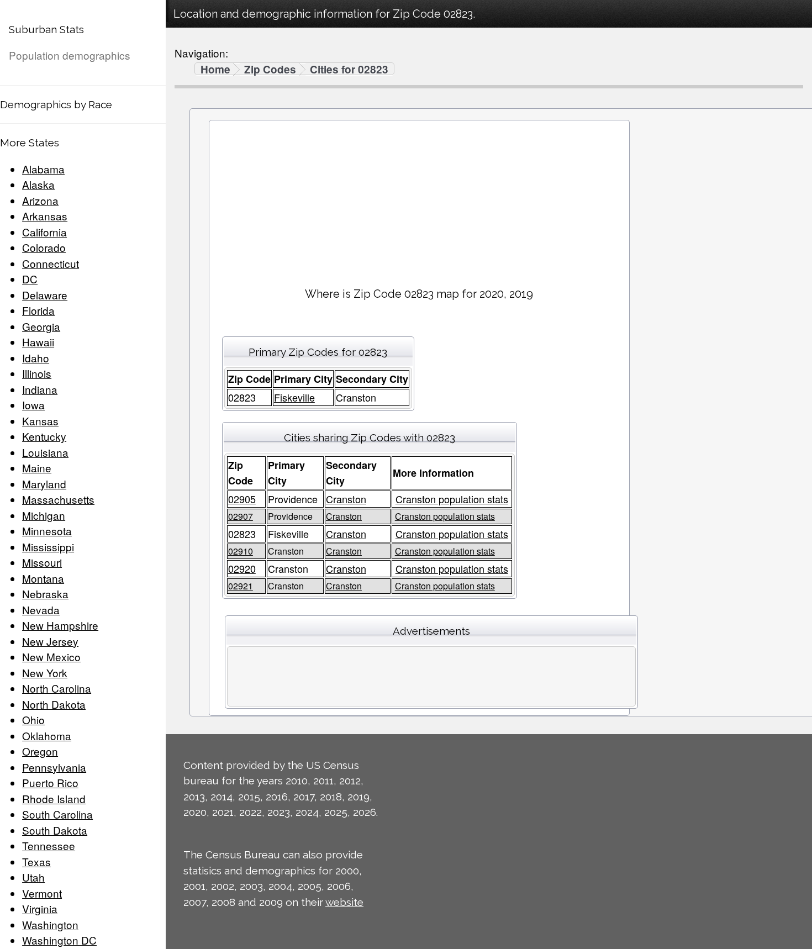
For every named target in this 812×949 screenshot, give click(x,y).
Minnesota (47, 530)
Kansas (40, 420)
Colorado (44, 247)
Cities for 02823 (349, 69)
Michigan (43, 515)
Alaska (38, 184)
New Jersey (50, 641)
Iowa (33, 404)
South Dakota (54, 830)
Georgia (41, 326)
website (344, 902)
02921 (240, 585)
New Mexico (51, 656)
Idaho (35, 357)
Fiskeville (294, 397)
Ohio (33, 719)
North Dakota (54, 704)
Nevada (41, 609)
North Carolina (56, 688)
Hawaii (38, 341)
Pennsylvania (54, 767)
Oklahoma (46, 735)
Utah (33, 876)
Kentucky (44, 436)
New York (44, 672)
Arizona (40, 200)
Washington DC (59, 939)
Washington (50, 924)
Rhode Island (54, 798)
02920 (242, 568)
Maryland (44, 483)
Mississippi (48, 546)
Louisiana (45, 452)
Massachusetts (58, 499)
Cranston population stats (452, 499)
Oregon (40, 751)
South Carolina (57, 813)
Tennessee (48, 845)
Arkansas (44, 215)
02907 (240, 516)
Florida (38, 310)
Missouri (42, 562)
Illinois (36, 373)
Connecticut (50, 263)
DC (30, 278)
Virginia (39, 908)
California (44, 231)
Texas (36, 861)
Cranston (346, 499)
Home (215, 69)
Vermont (42, 892)
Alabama (43, 168)
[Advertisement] (419, 199)
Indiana (39, 389)
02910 (240, 551)
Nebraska (45, 593)
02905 (242, 499)
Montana (43, 578)
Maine (36, 467)
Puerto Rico (50, 782)
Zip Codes (270, 69)
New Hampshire (60, 625)
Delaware (44, 294)
